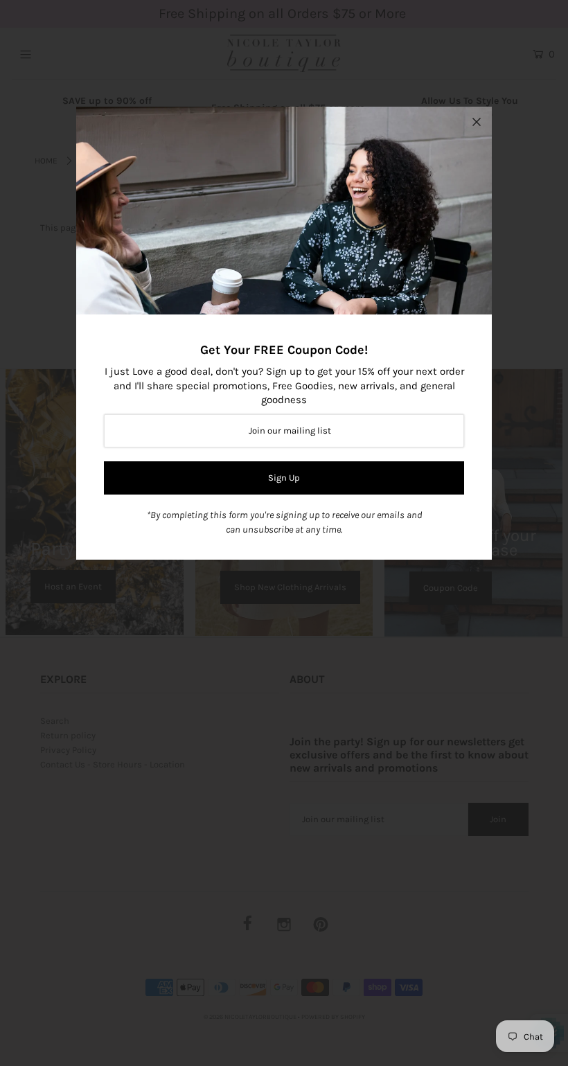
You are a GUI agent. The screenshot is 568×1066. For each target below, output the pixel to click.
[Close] (476, 122)
